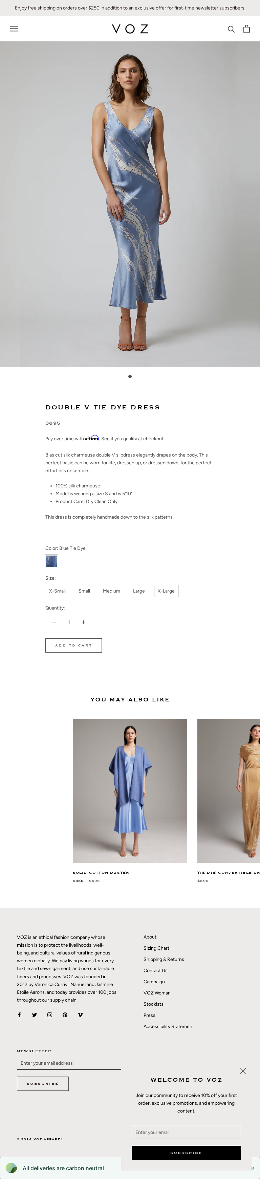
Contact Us (156, 970)
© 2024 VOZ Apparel (40, 1139)
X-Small (57, 591)
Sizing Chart (156, 948)
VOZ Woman (157, 993)
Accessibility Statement (169, 1026)
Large (139, 591)
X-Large (166, 591)
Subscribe (186, 1153)
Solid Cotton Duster (101, 873)
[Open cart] (246, 29)
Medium (111, 591)
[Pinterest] (65, 1015)
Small (84, 591)
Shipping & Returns (164, 959)
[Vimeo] (80, 1015)
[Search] (231, 28)
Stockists (154, 1004)
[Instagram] (49, 1015)
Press (149, 1015)
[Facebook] (19, 1015)
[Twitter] (34, 1015)
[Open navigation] (14, 29)
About (150, 937)
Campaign (154, 982)
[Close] (243, 1071)
